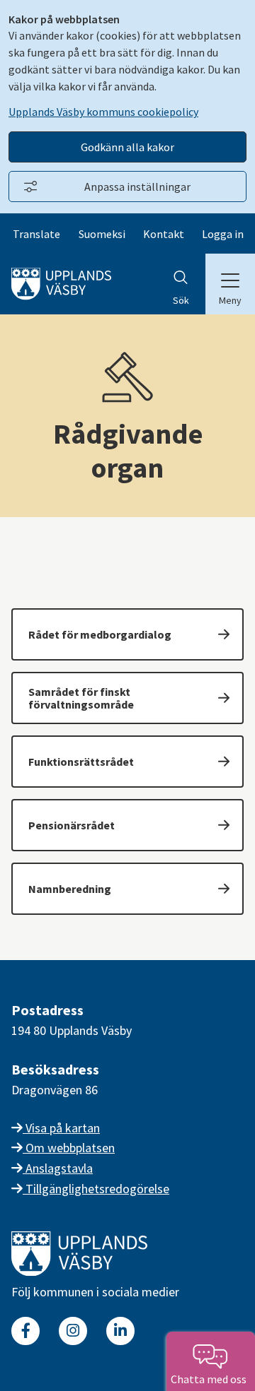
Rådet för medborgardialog (99, 634)
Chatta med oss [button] (211, 1379)
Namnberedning (69, 889)
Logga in (223, 234)
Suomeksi (102, 234)
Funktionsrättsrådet (81, 761)
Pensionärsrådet (71, 825)
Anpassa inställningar (137, 186)
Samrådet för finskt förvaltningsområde (81, 698)
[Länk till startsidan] (79, 1271)
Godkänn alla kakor (127, 147)
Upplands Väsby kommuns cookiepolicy (103, 112)
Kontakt (163, 234)
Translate (36, 234)
